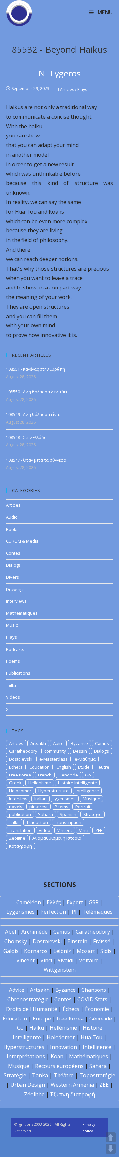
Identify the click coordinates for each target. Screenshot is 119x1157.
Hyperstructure (53, 791)
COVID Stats (92, 999)
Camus (102, 743)
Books (12, 529)
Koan (57, 1056)
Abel (10, 931)
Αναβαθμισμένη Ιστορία (56, 838)
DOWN (111, 1149)
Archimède (34, 931)
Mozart (86, 951)
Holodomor (20, 791)
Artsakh (38, 743)
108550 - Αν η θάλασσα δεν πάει (36, 392)
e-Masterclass (53, 759)
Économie (97, 1009)
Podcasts (15, 649)
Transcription (68, 822)
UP (111, 1137)
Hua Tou (91, 1037)
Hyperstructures (23, 1046)
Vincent (64, 830)
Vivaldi (65, 960)
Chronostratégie (28, 999)
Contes (13, 553)
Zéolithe (34, 1094)
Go (88, 775)
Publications (18, 673)
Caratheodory (23, 751)
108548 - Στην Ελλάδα (26, 437)
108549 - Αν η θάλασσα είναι (33, 414)
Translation (20, 830)
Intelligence (87, 791)
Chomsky (15, 941)
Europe (42, 1018)
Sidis (106, 951)
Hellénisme (63, 1027)
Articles (67, 89)
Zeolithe (17, 838)
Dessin (80, 751)
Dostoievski (20, 759)
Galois (11, 951)
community (55, 751)
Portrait (82, 806)
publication (20, 814)
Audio (12, 517)
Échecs (71, 1009)
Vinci (83, 830)
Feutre (103, 767)
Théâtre (64, 1075)
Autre (58, 743)
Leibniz (62, 951)
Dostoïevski (47, 941)
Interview (18, 799)
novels (15, 806)
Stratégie (15, 1075)
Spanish (68, 814)
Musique (91, 799)
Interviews (16, 601)
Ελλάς (54, 902)
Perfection (53, 911)
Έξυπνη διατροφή (72, 1094)
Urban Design (27, 1084)
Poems (13, 661)
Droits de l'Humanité (31, 1009)
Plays (82, 89)
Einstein (77, 941)
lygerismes (65, 799)
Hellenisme (39, 783)
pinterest (38, 806)
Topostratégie (97, 1075)
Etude (84, 767)
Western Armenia (72, 1084)
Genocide (68, 775)
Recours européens (59, 1066)
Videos (13, 697)
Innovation (63, 1046)
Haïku (36, 1027)
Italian (40, 799)
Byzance (79, 743)
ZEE (98, 830)
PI (74, 911)
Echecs (16, 767)
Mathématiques (88, 1056)
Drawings (15, 589)
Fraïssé (101, 941)
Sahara (45, 814)
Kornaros (36, 951)
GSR (94, 902)
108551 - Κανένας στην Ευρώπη (35, 369)
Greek (15, 783)
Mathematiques (22, 613)
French (45, 775)
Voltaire (89, 960)
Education (40, 767)
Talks (11, 685)
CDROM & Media (22, 541)
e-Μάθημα (85, 759)
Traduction (37, 822)
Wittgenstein (60, 969)
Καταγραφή (20, 846)
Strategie (92, 814)
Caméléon (28, 902)
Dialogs (13, 565)
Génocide (100, 1018)
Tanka (40, 1075)
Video (44, 830)
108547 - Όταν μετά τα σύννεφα (36, 460)
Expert (75, 902)
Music (12, 625)
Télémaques (97, 911)
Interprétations (26, 1056)
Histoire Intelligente (77, 783)
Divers (12, 577)
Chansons (93, 989)
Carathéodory (93, 931)
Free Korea (20, 775)
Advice (16, 989)
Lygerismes (20, 911)
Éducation (15, 1018)
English (64, 767)
